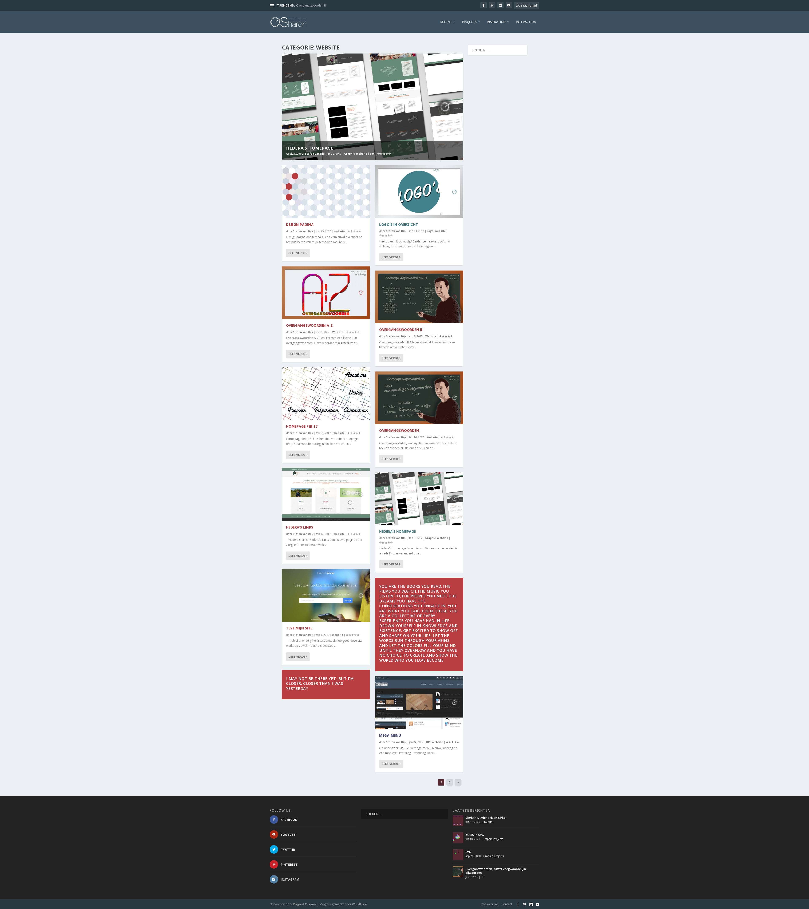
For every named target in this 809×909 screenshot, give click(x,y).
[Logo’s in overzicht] (419, 191)
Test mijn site (299, 628)
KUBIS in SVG (474, 835)
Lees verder (298, 253)
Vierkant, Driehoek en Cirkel (485, 818)
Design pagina (300, 224)
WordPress (359, 904)
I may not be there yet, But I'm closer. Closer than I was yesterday (320, 683)
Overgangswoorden (399, 430)
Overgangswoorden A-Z (309, 325)
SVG (468, 852)
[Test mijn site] (326, 595)
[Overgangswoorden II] (419, 296)
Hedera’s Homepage (310, 148)
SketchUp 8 (304, 5)
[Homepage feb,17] (326, 393)
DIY (428, 742)
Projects (469, 22)
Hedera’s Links (299, 527)
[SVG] (458, 854)
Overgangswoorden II (400, 329)
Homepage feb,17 (302, 426)
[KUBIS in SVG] (458, 837)
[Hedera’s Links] (326, 494)
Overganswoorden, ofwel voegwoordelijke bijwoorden (496, 871)
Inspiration (496, 22)
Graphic (349, 153)
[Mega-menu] (419, 702)
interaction (526, 22)
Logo (430, 231)
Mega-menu (390, 735)
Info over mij (489, 904)
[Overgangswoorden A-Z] (326, 292)
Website (361, 153)
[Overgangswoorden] (419, 397)
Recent (446, 22)
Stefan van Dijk (315, 153)
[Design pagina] (326, 191)
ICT (483, 877)
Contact (506, 904)
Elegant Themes (304, 904)
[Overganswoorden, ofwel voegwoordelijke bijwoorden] (458, 871)
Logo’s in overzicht (398, 224)
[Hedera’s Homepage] (419, 498)
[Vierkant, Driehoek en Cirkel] (458, 820)
